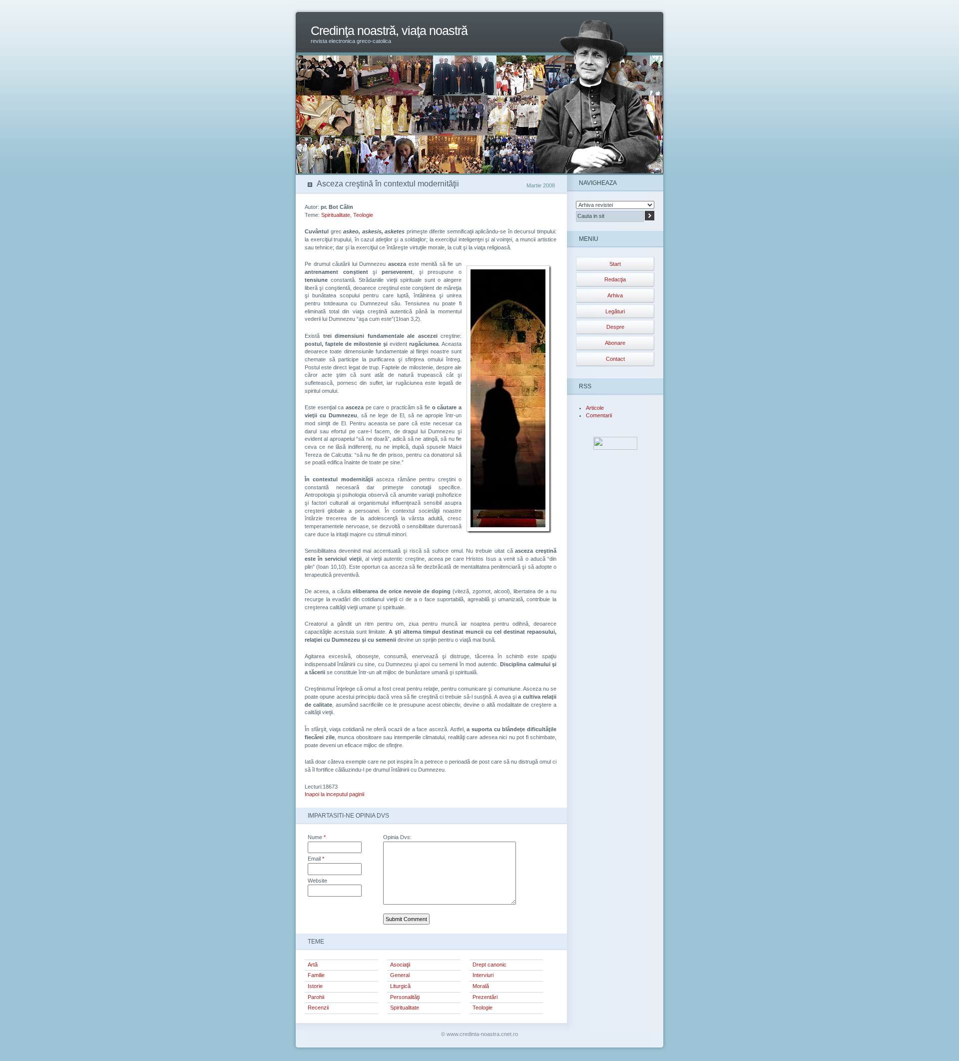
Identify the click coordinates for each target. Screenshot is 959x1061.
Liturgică (400, 986)
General (400, 975)
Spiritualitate (335, 215)
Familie (316, 975)
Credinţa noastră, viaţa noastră (389, 30)
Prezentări (485, 997)
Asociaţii (400, 965)
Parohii (316, 997)
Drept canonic (489, 965)
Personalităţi (405, 997)
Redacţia (615, 279)
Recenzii (318, 1008)
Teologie (363, 215)
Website (317, 881)
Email (316, 859)
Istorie (315, 986)
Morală (481, 986)
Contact (615, 359)
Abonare (615, 343)
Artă (313, 965)
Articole (595, 408)
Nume (317, 837)
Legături (615, 311)
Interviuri (483, 975)
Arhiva (615, 295)
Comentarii (599, 415)
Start (615, 264)
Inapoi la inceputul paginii (334, 794)
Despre (615, 327)
